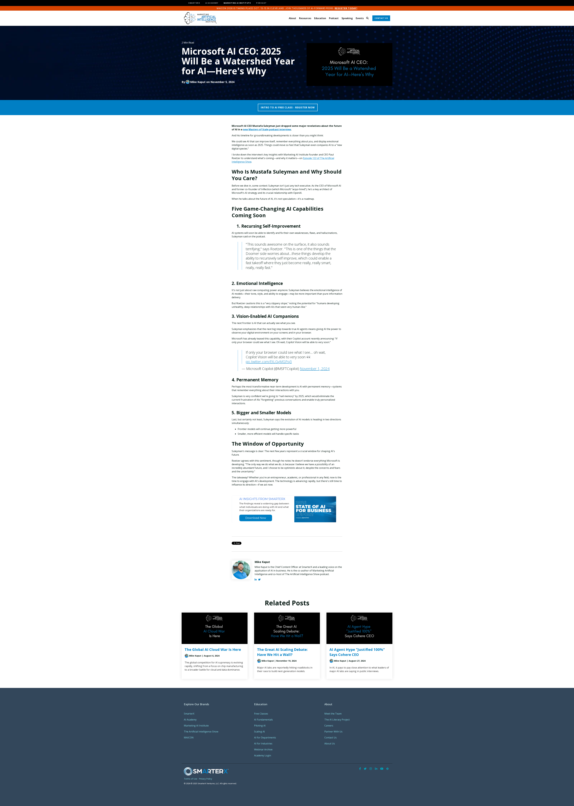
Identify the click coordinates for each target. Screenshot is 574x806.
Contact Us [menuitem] (330, 737)
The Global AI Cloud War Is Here (213, 649)
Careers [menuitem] (328, 725)
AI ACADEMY (211, 3)
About (292, 18)
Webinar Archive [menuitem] (263, 749)
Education (320, 18)
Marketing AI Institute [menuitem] (196, 725)
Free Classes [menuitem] (261, 713)
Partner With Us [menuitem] (333, 731)
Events (360, 18)
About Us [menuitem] (329, 743)
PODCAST (261, 3)
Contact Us (381, 18)
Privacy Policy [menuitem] (205, 778)
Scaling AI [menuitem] (259, 731)
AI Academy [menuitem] (190, 719)
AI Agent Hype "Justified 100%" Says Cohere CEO (357, 652)
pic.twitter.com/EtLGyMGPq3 (269, 361)
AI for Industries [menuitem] (263, 743)
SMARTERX (194, 3)
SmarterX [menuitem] (189, 713)
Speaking (347, 18)
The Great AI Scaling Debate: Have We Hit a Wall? (282, 652)
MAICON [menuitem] (189, 737)
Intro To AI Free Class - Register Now (288, 107)
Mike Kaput (198, 82)
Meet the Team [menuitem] (333, 713)
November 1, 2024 (315, 368)
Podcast (334, 18)
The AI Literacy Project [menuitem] (337, 719)
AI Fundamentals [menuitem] (263, 719)
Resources (305, 18)
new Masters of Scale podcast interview (267, 129)
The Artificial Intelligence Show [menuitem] (201, 731)
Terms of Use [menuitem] (190, 778)
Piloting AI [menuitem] (260, 725)
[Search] (367, 18)
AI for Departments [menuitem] (265, 737)
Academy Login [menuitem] (262, 755)
